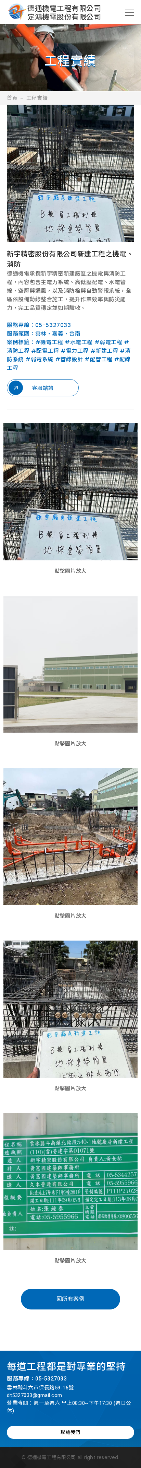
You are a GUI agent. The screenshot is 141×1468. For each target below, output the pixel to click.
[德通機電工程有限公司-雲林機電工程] (17, 12)
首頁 (12, 98)
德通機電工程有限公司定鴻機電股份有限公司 (64, 12)
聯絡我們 (70, 1432)
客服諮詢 (42, 388)
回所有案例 (70, 1299)
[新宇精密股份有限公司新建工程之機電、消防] (70, 491)
